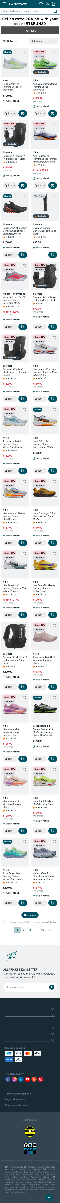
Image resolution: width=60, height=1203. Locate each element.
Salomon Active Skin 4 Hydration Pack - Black (44, 298)
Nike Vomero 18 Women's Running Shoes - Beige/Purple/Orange (14, 804)
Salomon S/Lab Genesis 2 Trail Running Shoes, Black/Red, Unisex (15, 231)
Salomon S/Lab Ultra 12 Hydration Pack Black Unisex (15, 660)
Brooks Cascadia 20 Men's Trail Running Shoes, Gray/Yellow (43, 732)
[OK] (51, 987)
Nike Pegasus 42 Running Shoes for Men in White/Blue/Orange (45, 159)
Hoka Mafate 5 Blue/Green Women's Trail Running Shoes (43, 876)
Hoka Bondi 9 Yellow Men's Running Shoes (43, 803)
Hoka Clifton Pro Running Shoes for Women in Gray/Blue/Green (12, 87)
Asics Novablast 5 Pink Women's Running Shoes (44, 660)
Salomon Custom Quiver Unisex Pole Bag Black (44, 231)
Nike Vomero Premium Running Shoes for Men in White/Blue (45, 372)
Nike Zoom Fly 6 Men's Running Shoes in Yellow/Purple (44, 588)
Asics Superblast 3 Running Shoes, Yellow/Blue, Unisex (13, 876)
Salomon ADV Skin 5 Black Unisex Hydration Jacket (14, 372)
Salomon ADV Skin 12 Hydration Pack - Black (14, 157)
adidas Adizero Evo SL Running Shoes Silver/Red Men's (14, 300)
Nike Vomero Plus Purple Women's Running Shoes (12, 732)
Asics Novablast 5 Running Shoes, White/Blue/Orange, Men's (13, 444)
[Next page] (49, 930)
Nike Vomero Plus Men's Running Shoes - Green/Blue (45, 87)
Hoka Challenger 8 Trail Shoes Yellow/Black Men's (44, 516)
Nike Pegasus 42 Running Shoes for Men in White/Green (15, 588)
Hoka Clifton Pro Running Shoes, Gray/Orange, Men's (43, 444)
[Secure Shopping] (19, 1056)
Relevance (37, 41)
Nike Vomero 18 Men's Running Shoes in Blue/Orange (14, 516)
